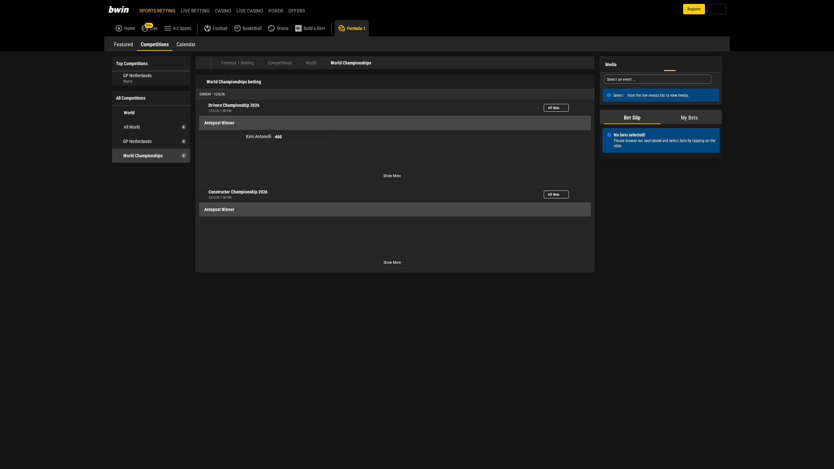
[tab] (123, 43)
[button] (395, 94)
